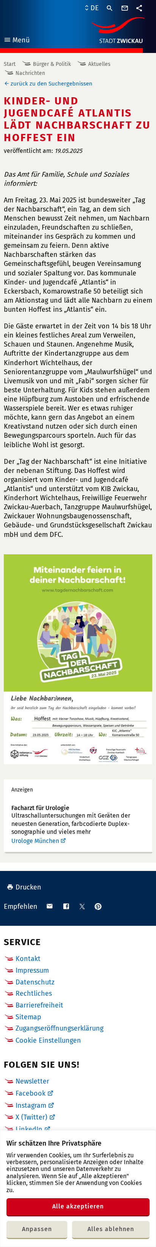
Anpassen (37, 1229)
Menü (16, 41)
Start (10, 64)
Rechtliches (34, 993)
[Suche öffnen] (109, 8)
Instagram (31, 1105)
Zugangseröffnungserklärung (59, 1028)
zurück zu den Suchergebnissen (51, 83)
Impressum (32, 970)
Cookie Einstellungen (48, 1041)
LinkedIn (29, 1129)
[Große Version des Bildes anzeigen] (78, 659)
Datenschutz (35, 982)
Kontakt (28, 959)
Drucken (28, 887)
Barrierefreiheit (39, 1005)
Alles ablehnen (110, 1229)
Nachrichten (30, 73)
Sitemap (28, 1017)
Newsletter (32, 1081)
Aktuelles (99, 64)
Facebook (30, 1093)
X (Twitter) (31, 1117)
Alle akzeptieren (78, 1206)
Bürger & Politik (52, 64)
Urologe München (35, 840)
